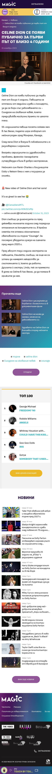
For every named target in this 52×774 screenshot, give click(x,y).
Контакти (36, 711)
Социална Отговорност (13, 716)
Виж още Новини (26, 679)
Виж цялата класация (26, 473)
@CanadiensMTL (15, 205)
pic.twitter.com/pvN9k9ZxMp (17, 209)
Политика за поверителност (15, 711)
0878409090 (44, 751)
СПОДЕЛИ (27, 372)
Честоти (6, 707)
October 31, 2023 (40, 213)
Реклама (17, 707)
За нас (47, 711)
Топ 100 (26, 396)
